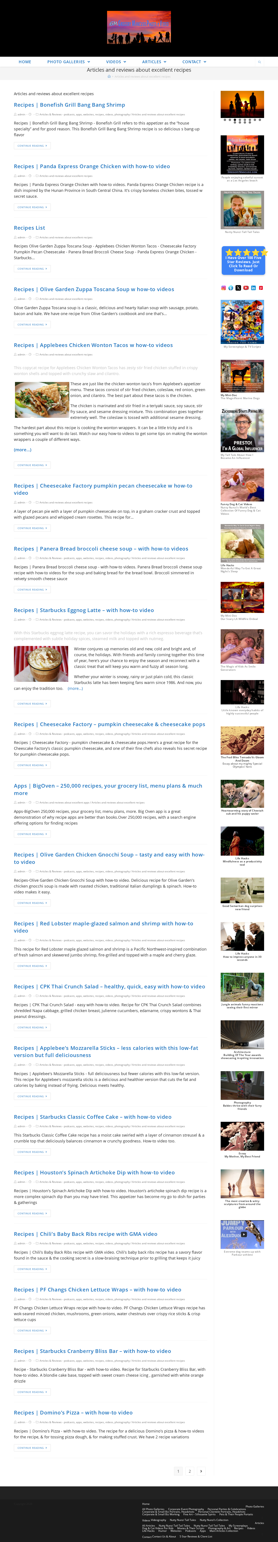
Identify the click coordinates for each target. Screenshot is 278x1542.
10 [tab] (240, 122)
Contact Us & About (164, 1536)
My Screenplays (238, 1525)
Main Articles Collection (224, 1531)
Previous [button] (225, 104)
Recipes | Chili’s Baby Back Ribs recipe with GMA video (85, 1233)
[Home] (109, 76)
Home (146, 1504)
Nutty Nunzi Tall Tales (183, 1520)
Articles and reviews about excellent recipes (158, 114)
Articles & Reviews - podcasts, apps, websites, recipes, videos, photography (85, 114)
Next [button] (259, 104)
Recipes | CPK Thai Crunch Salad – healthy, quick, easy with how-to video (109, 986)
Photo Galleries (255, 1506)
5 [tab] (245, 120)
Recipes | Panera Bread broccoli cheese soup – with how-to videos (101, 548)
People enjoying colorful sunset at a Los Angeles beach (242, 179)
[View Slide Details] (242, 104)
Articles (259, 1523)
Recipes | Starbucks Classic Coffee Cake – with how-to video (93, 1116)
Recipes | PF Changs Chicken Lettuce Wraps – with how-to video (98, 1289)
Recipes (238, 1528)
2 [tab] (230, 120)
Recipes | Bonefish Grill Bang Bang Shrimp (69, 104)
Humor (162, 1531)
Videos (146, 1520)
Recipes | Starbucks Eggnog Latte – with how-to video (84, 610)
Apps (203, 1531)
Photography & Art (219, 1528)
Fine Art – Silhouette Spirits (199, 1514)
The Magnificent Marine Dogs (240, 398)
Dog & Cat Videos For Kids (158, 1528)
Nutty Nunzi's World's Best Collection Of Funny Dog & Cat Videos (241, 511)
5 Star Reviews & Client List (196, 1536)
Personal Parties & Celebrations (227, 1509)
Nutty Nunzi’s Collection (214, 1520)
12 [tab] (250, 122)
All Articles (148, 1525)
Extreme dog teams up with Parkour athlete (242, 1253)
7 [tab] (255, 120)
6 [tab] (250, 120)
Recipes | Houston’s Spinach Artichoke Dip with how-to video (94, 1172)
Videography (158, 1520)
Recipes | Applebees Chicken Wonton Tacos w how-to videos (93, 345)
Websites (176, 1531)
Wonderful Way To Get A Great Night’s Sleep (241, 569)
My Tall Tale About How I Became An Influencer (237, 456)
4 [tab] (240, 120)
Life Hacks (148, 1531)
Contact (147, 1537)
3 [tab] (235, 120)
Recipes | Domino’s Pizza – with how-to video (73, 1412)
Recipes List (29, 227)
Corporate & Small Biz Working (161, 1514)
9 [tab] (235, 122)
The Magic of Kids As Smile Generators (238, 668)
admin (21, 114)
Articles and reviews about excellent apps (64, 802)
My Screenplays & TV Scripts (242, 347)
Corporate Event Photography (186, 1509)
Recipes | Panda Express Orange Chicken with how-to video (92, 166)
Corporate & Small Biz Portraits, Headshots (168, 1512)
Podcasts (190, 1531)
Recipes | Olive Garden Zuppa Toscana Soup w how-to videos (94, 289)
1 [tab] (225, 120)
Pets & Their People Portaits (236, 1514)
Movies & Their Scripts (190, 1528)
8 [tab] (260, 120)
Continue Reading (31, 145)
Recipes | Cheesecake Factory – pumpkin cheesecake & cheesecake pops (109, 724)
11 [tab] (245, 122)
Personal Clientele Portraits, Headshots (221, 1512)
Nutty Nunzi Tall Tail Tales (242, 232)
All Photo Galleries (153, 1509)
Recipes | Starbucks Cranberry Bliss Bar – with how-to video (92, 1350)
